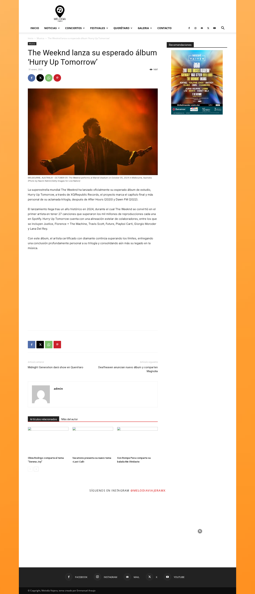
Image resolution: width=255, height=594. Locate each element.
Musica (40, 38)
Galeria (143, 28)
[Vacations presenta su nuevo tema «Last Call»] (92, 441)
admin (58, 388)
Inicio (34, 28)
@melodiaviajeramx (148, 490)
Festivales (97, 28)
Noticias (50, 28)
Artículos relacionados (43, 419)
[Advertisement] (159, 13)
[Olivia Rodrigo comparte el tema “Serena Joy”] (48, 441)
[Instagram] (195, 28)
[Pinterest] (57, 78)
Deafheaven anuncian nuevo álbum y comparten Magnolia (128, 369)
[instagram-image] (55, 531)
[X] (208, 28)
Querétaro (121, 28)
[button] (222, 28)
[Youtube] (214, 28)
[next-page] (36, 469)
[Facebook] (189, 28)
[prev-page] (30, 469)
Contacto (164, 28)
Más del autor (69, 419)
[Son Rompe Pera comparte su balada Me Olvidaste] (137, 441)
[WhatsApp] (48, 78)
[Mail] (202, 28)
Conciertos (73, 28)
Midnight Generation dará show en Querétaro (55, 367)
